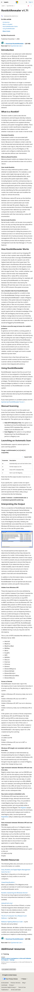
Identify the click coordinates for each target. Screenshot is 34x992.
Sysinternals (10, 6)
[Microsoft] (17, 2)
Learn (3, 6)
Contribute (4, 985)
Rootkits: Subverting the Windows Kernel (14, 893)
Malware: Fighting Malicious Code (11, 922)
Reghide (23, 808)
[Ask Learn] (28, 6)
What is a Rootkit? (7, 24)
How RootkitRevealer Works (10, 26)
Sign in (31, 2)
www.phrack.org (6, 903)
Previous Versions (15, 982)
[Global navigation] (1, 2)
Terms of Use (22, 987)
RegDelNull (4, 817)
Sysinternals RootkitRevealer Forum (12, 402)
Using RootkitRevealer (9, 28)
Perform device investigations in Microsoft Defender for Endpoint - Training (16, 959)
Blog (23, 982)
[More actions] (31, 6)
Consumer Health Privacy (8, 987)
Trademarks (4, 989)
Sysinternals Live (16, 46)
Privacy (11, 985)
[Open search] (26, 2)
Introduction (6, 22)
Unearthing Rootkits (7, 882)
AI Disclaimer (5, 982)
